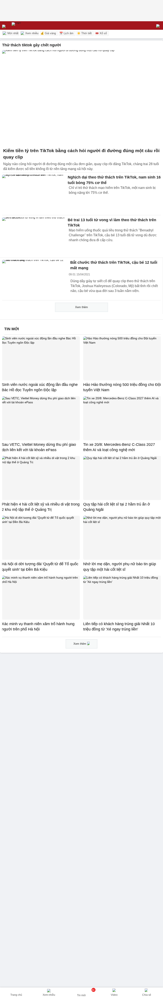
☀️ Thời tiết (84, 33)
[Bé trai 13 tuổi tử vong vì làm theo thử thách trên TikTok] (34, 236)
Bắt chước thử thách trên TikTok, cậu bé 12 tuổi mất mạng (113, 265)
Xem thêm (81, 307)
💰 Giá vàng (48, 33)
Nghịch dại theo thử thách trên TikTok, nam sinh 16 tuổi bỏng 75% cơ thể (114, 180)
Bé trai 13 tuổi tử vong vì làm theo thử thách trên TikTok (112, 222)
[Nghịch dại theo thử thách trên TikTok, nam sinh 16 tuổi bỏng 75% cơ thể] (34, 194)
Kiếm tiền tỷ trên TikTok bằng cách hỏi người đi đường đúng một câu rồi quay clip (81, 153)
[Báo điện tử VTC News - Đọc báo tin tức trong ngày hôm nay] (26, 25)
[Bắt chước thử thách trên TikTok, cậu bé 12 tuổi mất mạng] (34, 279)
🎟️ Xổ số (101, 33)
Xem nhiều (31, 33)
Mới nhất (12, 33)
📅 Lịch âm (66, 33)
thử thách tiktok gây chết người (31, 45)
